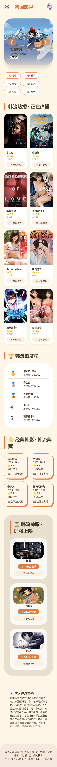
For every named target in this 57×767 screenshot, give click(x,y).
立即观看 (14, 57)
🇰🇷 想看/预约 (15, 165)
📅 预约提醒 (28, 573)
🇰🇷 (7, 6)
